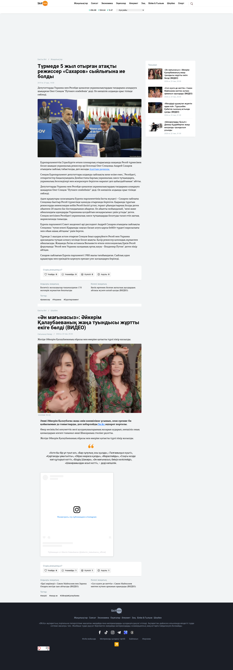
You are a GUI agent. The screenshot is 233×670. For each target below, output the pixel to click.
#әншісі (43, 596)
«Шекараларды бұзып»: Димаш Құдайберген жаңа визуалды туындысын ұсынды (177, 126)
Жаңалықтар (81, 3)
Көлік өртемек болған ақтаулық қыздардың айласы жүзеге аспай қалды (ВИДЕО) (113, 289)
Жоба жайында (89, 639)
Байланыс (133, 639)
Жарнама (146, 639)
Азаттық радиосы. (99, 169)
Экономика (107, 3)
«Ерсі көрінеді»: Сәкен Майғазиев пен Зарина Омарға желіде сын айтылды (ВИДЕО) (63, 585)
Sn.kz (101, 424)
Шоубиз (171, 3)
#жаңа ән (53, 596)
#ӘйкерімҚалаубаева (69, 596)
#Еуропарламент (71, 300)
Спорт (181, 3)
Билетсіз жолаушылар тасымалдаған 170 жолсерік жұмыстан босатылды (61, 289)
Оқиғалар (121, 3)
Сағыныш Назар (45, 334)
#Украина (56, 300)
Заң (143, 3)
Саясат (94, 3)
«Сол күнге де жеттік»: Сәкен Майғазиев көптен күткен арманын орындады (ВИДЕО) (113, 585)
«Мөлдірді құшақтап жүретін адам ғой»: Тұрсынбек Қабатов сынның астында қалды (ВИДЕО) (178, 107)
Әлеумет (133, 3)
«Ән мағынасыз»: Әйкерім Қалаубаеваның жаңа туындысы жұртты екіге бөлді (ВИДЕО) (176, 74)
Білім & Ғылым (156, 3)
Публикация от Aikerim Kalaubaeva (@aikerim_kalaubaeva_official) (77, 552)
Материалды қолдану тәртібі (112, 639)
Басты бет (42, 59)
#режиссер (45, 300)
